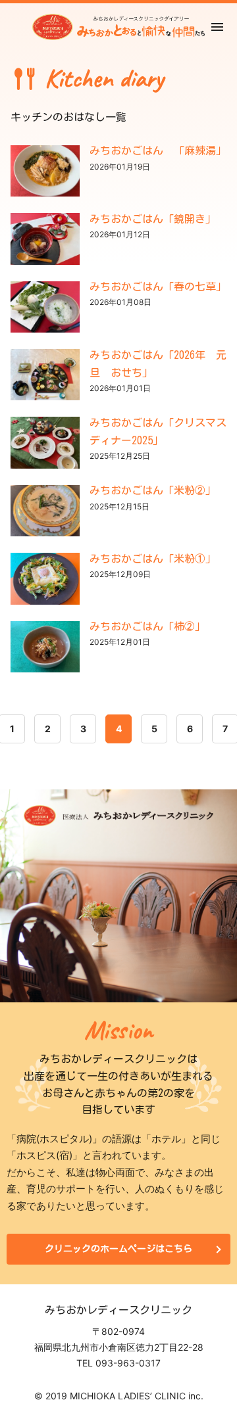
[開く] (217, 27)
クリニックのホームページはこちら (118, 1248)
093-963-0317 (128, 1362)
